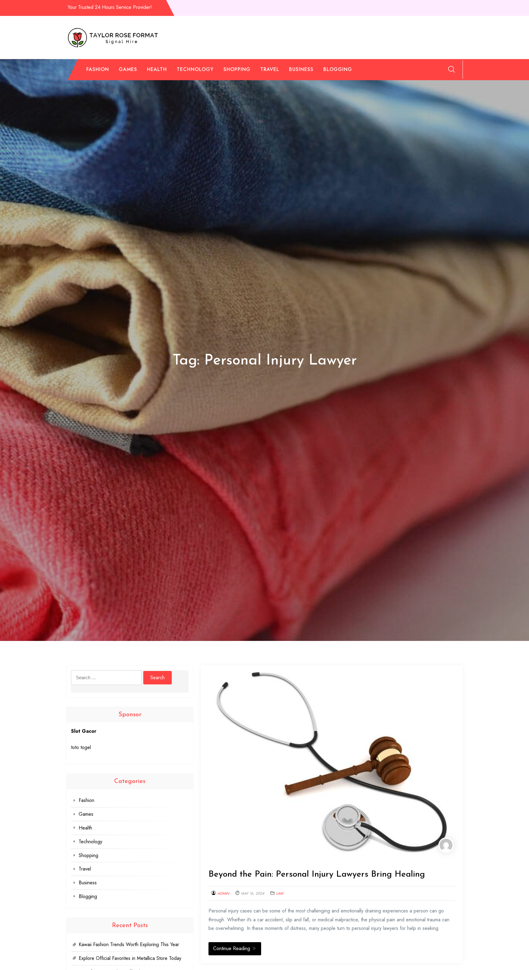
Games (128, 69)
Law (279, 893)
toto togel (81, 747)
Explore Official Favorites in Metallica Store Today (130, 958)
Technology (195, 69)
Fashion (97, 69)
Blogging (337, 69)
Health (157, 69)
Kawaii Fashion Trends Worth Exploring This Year (129, 944)
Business (301, 69)
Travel (269, 69)
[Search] (451, 69)
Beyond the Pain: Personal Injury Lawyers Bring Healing (316, 874)
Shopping (236, 69)
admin (223, 893)
